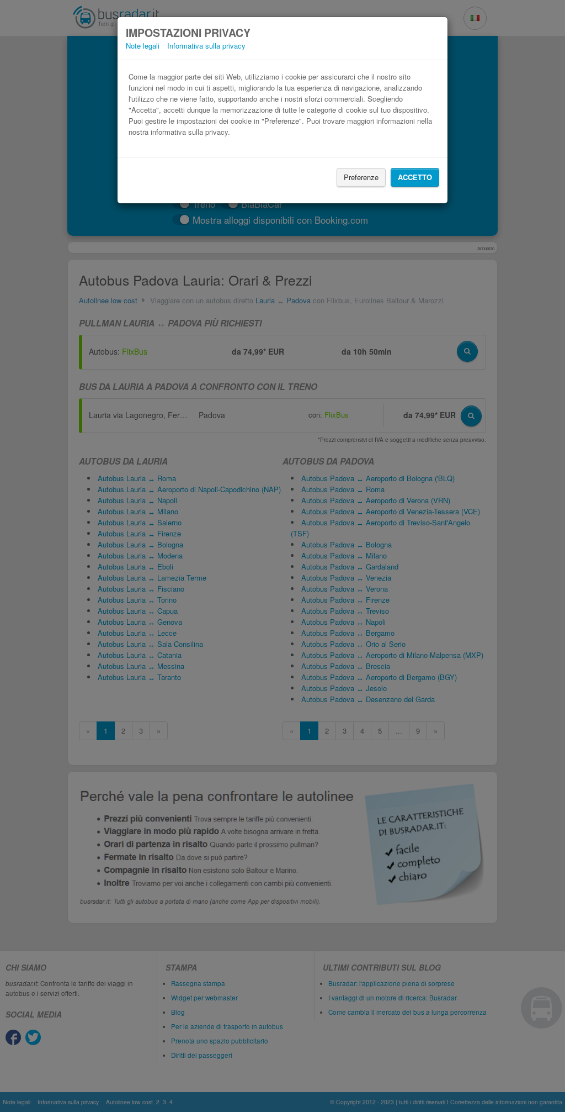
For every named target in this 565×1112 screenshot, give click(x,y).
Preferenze (361, 177)
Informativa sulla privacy (206, 45)
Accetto (415, 177)
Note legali (142, 45)
